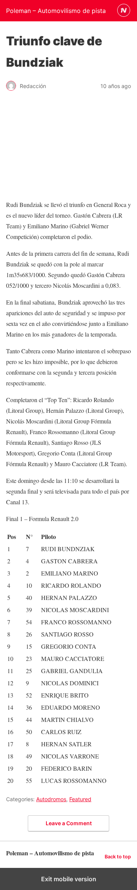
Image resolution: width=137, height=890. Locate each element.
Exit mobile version (68, 879)
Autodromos (51, 799)
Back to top (118, 857)
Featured (80, 799)
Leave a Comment (69, 823)
